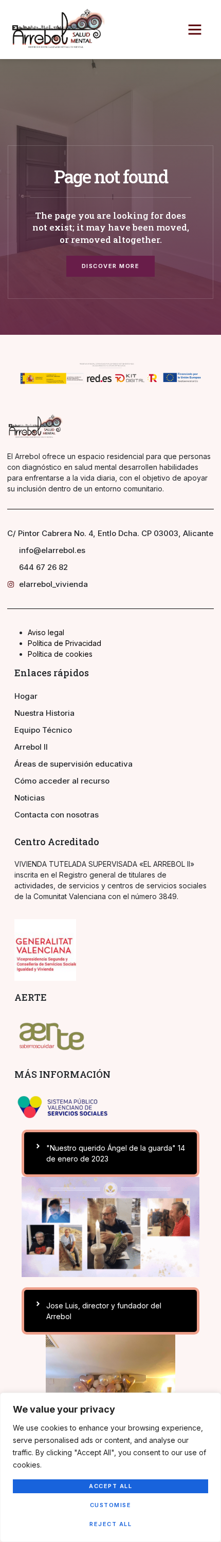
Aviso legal (46, 632)
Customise (111, 1505)
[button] (195, 29)
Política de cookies (60, 654)
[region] (110, 1467)
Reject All (110, 1524)
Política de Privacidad (64, 643)
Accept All (110, 1486)
